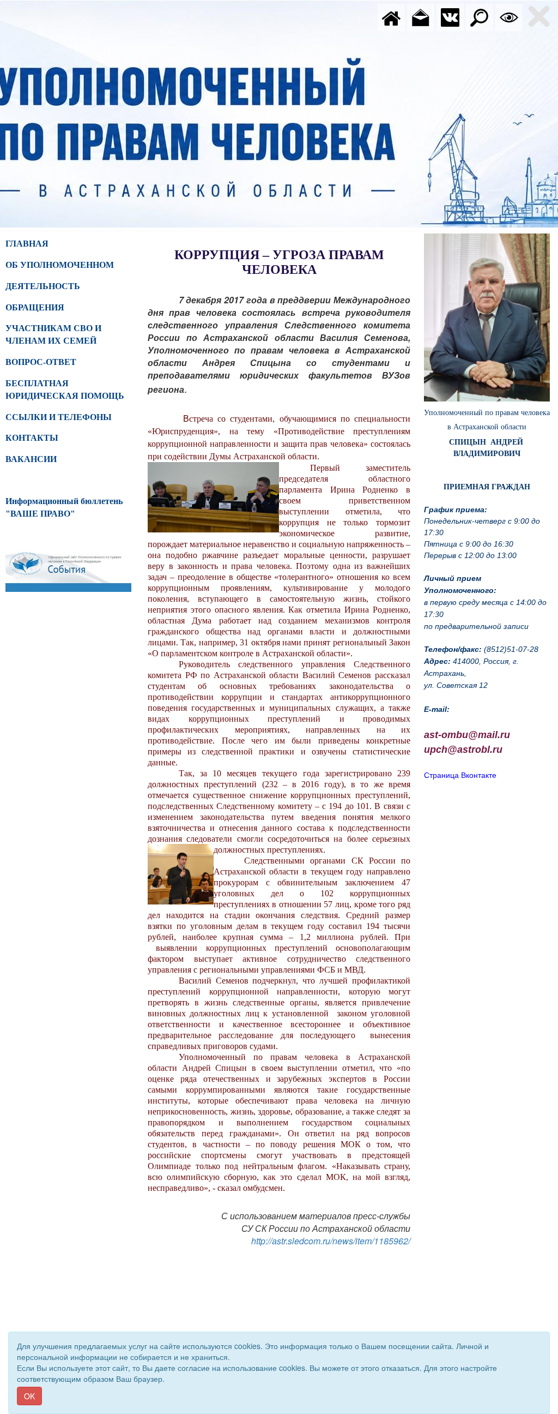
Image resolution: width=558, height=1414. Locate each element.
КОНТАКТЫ (31, 437)
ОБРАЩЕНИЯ (34, 307)
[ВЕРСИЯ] (509, 16)
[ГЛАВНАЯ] (391, 16)
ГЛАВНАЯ (26, 243)
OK (29, 1396)
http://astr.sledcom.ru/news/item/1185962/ (330, 1241)
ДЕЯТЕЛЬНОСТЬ (42, 286)
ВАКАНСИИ (31, 459)
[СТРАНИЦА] (450, 16)
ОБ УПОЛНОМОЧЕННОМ (59, 264)
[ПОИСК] (479, 16)
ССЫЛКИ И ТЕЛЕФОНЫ (58, 417)
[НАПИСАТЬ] (420, 16)
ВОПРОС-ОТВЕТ (40, 362)
